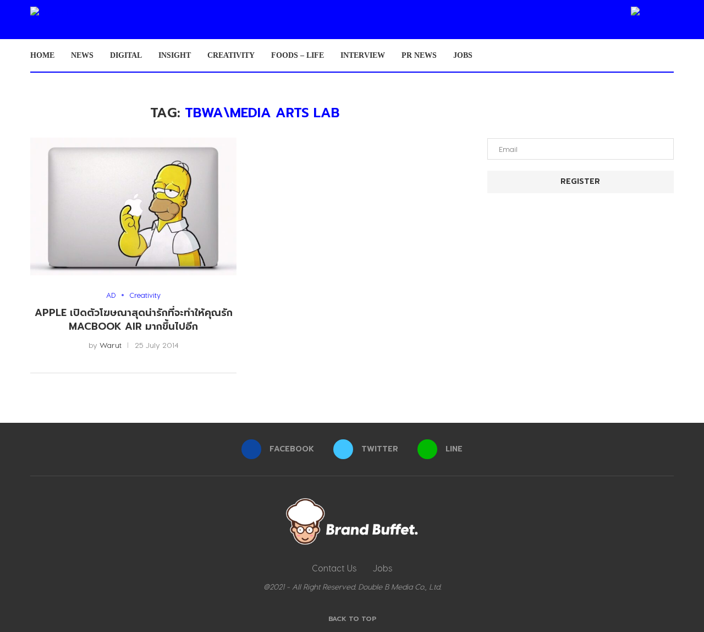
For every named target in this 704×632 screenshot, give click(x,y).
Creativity (231, 55)
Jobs (462, 55)
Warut (111, 345)
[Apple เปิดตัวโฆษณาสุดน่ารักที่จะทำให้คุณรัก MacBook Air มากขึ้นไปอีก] (133, 206)
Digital (126, 55)
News (82, 55)
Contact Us (334, 568)
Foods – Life (297, 55)
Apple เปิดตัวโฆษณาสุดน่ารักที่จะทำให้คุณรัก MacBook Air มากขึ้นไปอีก (134, 319)
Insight (174, 55)
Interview (362, 55)
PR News (419, 55)
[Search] (668, 56)
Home (42, 55)
